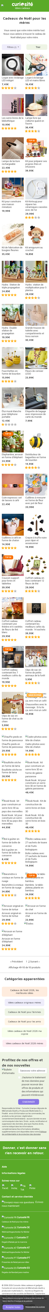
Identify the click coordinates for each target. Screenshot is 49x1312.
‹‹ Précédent (16, 961)
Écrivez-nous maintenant (23, 1204)
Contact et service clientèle (17, 1196)
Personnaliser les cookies (35, 1307)
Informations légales (13, 1173)
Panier (44, 5)
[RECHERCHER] (39, 5)
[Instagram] (14, 1187)
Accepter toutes (13, 1307)
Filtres (11, 47)
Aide (4, 1166)
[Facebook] (5, 1187)
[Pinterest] (32, 1187)
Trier (38, 47)
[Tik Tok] (23, 1187)
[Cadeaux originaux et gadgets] (22, 3)
